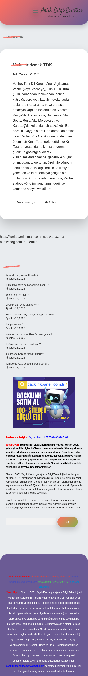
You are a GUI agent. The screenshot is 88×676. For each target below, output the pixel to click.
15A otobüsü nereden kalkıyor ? (23, 344)
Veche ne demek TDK (32, 64)
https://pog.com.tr (12, 242)
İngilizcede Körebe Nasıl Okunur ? (25, 354)
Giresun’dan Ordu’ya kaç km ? (22, 304)
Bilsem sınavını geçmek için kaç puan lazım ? (31, 314)
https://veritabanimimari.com (20, 236)
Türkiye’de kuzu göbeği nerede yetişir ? (27, 363)
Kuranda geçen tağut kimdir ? (22, 275)
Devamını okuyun (29, 203)
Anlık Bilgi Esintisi (61, 10)
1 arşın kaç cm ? (15, 324)
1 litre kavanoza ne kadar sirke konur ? (27, 285)
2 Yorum (53, 202)
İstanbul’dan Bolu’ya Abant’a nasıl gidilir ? (29, 334)
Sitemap (31, 242)
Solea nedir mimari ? (17, 294)
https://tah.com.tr (53, 236)
